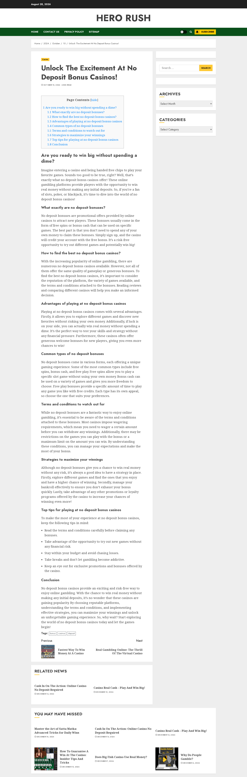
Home (34, 31)
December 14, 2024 (45, 694)
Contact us (51, 31)
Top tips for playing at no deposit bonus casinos (82, 140)
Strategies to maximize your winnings (76, 135)
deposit (71, 633)
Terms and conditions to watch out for (76, 130)
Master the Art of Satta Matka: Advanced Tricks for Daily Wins (56, 730)
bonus (52, 633)
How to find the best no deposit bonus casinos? (81, 117)
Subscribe (207, 31)
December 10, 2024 (70, 767)
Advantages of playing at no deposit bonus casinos (84, 121)
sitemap (94, 31)
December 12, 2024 (104, 692)
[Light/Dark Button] (183, 32)
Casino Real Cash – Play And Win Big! (119, 688)
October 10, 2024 (52, 85)
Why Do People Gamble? (191, 757)
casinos (61, 633)
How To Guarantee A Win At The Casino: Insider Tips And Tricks (74, 756)
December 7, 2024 (105, 761)
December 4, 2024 (191, 763)
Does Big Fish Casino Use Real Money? (121, 757)
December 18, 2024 (45, 737)
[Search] (191, 32)
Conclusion (57, 144)
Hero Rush (123, 18)
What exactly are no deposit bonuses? (76, 112)
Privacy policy (74, 31)
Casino (45, 59)
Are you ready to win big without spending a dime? (80, 107)
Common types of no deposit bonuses (75, 126)
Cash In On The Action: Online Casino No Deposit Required (60, 687)
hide (94, 100)
